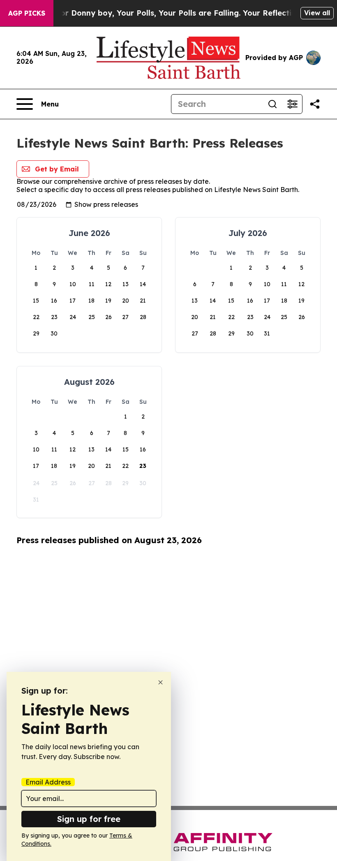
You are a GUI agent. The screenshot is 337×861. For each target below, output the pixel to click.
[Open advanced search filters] (292, 104)
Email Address (48, 782)
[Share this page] (315, 104)
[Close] (160, 682)
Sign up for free (88, 819)
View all (317, 13)
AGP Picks (26, 13)
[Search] (272, 104)
